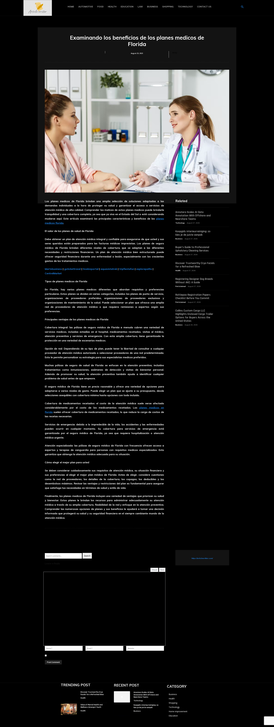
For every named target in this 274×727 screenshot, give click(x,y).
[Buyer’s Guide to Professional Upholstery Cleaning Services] (223, 249)
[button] (242, 7)
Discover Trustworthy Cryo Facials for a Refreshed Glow (195, 264)
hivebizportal (90, 268)
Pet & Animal (180, 286)
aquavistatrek (109, 268)
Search (87, 556)
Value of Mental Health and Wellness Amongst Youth (91, 705)
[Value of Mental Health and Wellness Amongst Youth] (69, 709)
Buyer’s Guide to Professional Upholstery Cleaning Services (192, 248)
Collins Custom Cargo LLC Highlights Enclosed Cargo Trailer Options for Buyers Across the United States (194, 316)
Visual (154, 570)
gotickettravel (72, 268)
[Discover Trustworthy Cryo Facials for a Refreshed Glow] (223, 265)
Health (178, 271)
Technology (180, 223)
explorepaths (144, 268)
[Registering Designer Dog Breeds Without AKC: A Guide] (223, 281)
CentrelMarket (53, 273)
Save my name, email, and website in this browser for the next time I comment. (85, 655)
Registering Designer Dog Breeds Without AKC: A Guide (194, 280)
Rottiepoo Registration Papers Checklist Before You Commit (192, 296)
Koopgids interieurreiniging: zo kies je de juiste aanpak (192, 233)
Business (179, 239)
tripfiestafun (126, 268)
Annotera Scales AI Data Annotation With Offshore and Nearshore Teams (193, 215)
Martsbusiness (53, 268)
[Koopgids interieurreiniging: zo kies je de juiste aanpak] (223, 233)
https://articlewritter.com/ (202, 558)
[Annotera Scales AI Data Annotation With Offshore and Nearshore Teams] (223, 214)
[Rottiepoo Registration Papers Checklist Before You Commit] (223, 297)
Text (162, 570)
